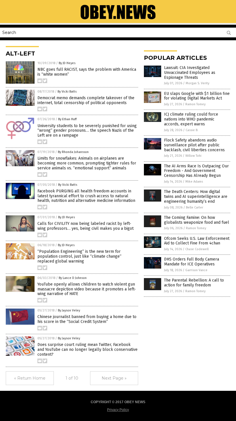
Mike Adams (194, 181)
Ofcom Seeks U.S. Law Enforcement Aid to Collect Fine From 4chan (196, 241)
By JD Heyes (67, 63)
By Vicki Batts (67, 91)
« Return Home (29, 378)
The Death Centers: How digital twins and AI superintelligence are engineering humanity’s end (195, 196)
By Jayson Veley (69, 310)
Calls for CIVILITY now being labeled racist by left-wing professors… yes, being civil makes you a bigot (85, 226)
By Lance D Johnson (73, 278)
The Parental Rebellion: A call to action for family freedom (194, 283)
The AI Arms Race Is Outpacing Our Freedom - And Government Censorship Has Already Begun (196, 171)
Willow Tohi (193, 156)
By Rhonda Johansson (73, 152)
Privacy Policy (118, 410)
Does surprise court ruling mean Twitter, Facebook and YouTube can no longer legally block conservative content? (87, 349)
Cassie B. (192, 130)
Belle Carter (194, 207)
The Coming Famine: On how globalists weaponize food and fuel (196, 220)
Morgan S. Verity (197, 83)
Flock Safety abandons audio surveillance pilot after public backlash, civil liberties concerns (194, 145)
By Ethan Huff (67, 119)
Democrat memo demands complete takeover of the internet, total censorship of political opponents (85, 100)
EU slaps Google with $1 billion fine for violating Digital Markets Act (197, 96)
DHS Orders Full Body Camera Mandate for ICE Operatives (191, 262)
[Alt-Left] (118, 19)
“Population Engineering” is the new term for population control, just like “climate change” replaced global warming (79, 256)
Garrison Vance (196, 270)
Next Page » (114, 378)
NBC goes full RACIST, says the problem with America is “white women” (86, 72)
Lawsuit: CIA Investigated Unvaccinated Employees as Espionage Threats (189, 72)
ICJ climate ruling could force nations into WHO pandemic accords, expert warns (191, 119)
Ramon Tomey (195, 104)
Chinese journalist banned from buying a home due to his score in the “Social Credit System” (86, 319)
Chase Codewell (197, 249)
